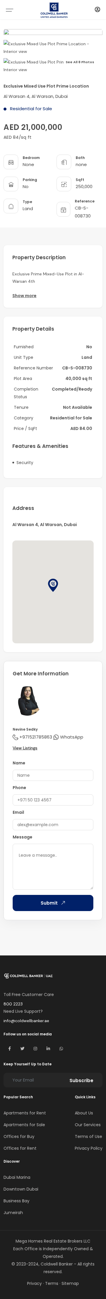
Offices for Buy (19, 1136)
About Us (84, 1113)
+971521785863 (35, 737)
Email (18, 812)
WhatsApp (71, 737)
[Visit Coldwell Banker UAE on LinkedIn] (48, 1048)
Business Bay (16, 1201)
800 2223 (13, 1004)
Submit (49, 903)
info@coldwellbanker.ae (26, 1020)
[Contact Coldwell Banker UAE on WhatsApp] (61, 1048)
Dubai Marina (17, 1177)
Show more (24, 296)
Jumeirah (13, 1213)
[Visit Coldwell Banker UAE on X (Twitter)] (22, 1048)
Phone (19, 788)
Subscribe (81, 1080)
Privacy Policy (88, 1148)
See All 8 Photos (80, 62)
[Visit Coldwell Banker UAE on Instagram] (35, 1048)
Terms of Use (88, 1136)
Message (22, 837)
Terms (51, 1283)
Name (19, 763)
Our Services (88, 1125)
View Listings (25, 748)
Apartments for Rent (25, 1113)
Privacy (34, 1283)
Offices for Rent (20, 1148)
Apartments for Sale (24, 1125)
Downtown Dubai (21, 1189)
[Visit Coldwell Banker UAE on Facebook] (9, 1048)
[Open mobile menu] (9, 9)
